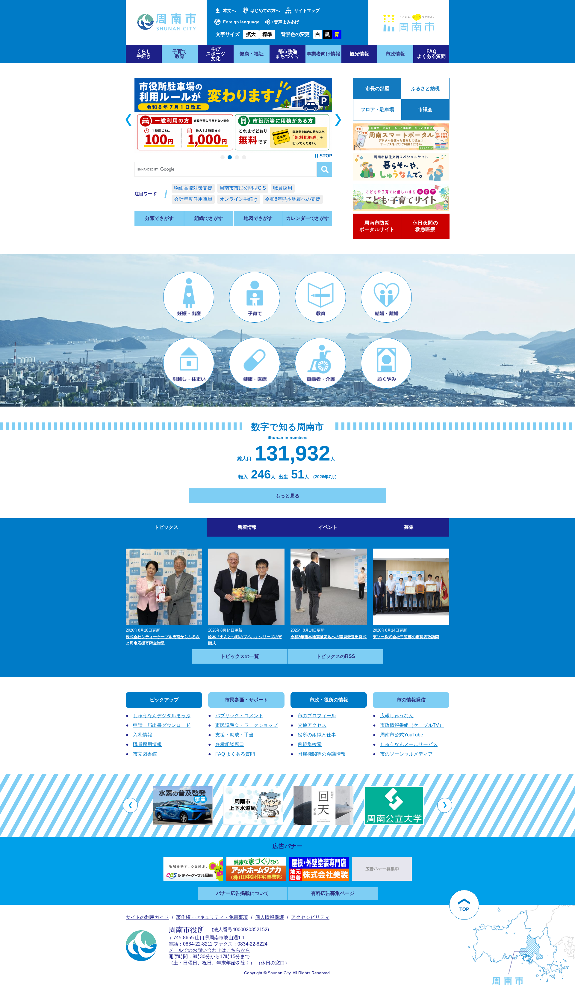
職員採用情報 (147, 744)
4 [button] (244, 157)
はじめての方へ (265, 10)
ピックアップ (164, 699)
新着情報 (247, 527)
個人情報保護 (269, 917)
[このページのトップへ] (464, 905)
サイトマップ (307, 10)
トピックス (166, 527)
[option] (233, 115)
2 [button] (230, 157)
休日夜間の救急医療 (425, 226)
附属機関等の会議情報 (322, 754)
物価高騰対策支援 (193, 188)
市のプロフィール (317, 715)
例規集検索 (310, 744)
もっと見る (287, 495)
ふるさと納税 (425, 88)
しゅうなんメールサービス (409, 744)
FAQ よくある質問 (235, 754)
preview (128, 120)
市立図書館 (145, 754)
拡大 (251, 34)
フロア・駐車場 (377, 109)
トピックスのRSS (335, 656)
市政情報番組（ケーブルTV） (412, 725)
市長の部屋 (377, 88)
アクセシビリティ (310, 917)
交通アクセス (312, 725)
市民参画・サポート (246, 699)
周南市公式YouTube (401, 734)
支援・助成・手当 (234, 734)
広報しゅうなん (397, 715)
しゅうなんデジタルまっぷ (161, 715)
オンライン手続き (239, 199)
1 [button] (222, 157)
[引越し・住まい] (188, 363)
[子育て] (254, 297)
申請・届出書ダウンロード (161, 725)
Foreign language (241, 21)
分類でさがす (159, 218)
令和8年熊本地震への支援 (292, 199)
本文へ (229, 10)
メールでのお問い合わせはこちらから (209, 950)
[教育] (320, 297)
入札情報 (142, 734)
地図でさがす (258, 218)
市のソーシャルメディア (406, 754)
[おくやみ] (386, 363)
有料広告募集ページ (332, 893)
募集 (409, 527)
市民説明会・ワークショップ (246, 725)
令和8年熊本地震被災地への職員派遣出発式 (328, 637)
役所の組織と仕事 (317, 734)
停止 (323, 156)
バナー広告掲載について (242, 893)
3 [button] (237, 157)
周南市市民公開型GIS (243, 188)
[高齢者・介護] (320, 363)
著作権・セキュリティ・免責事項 (212, 917)
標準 (267, 34)
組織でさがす (208, 218)
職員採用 (282, 188)
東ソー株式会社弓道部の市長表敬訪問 (406, 637)
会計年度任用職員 (193, 199)
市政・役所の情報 (329, 699)
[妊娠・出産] (188, 297)
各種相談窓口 (229, 744)
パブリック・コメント (239, 715)
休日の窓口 (273, 962)
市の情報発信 (411, 699)
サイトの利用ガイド (147, 917)
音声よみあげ (286, 21)
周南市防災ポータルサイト (377, 226)
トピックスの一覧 (240, 656)
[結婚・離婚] (386, 297)
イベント (328, 527)
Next (338, 120)
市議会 (425, 109)
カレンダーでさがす (307, 218)
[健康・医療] (254, 363)
